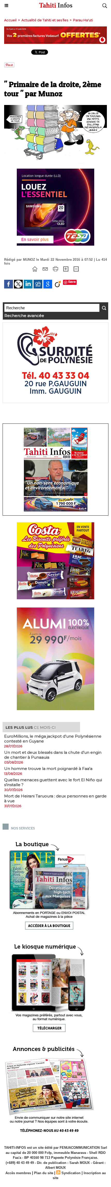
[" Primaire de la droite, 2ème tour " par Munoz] (55, 107)
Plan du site (43, 1173)
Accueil (10, 20)
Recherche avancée (24, 315)
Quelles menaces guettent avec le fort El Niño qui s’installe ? (53, 782)
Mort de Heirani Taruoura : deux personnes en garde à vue (55, 798)
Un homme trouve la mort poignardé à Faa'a (48, 768)
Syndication (71, 1173)
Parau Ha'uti (83, 20)
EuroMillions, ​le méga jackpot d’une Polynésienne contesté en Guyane (52, 739)
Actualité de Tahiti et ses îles (44, 20)
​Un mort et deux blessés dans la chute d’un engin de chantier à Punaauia (52, 755)
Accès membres (18, 1173)
